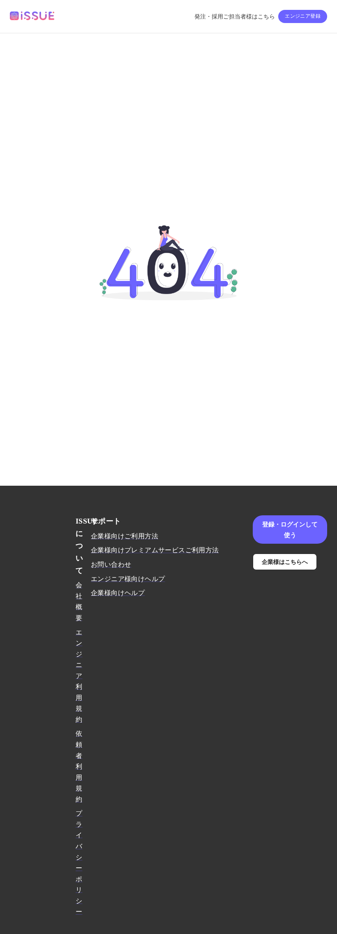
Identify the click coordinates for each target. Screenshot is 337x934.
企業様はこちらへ (285, 561)
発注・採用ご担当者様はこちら (234, 17)
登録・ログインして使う (290, 529)
